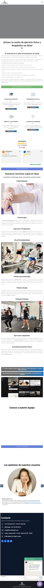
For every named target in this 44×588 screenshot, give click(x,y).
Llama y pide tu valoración (21, 168)
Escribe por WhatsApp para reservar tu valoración (21, 86)
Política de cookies (28, 586)
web (35, 104)
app (33, 104)
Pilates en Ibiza (18, 279)
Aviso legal (22, 586)
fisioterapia (25, 231)
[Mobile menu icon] (42, 2)
